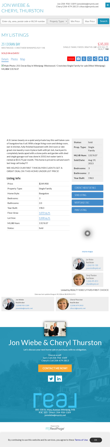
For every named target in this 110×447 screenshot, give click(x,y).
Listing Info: (14, 178)
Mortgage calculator (89, 202)
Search (103, 21)
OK (95, 440)
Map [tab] (22, 59)
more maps (87, 251)
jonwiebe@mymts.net (93, 268)
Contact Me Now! (55, 368)
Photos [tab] (14, 59)
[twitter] (51, 379)
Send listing (80, 195)
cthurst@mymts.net (92, 284)
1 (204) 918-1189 (92, 265)
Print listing (81, 210)
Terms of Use (81, 439)
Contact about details (85, 187)
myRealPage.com (55, 429)
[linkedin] (59, 379)
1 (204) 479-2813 (92, 281)
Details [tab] (5, 59)
